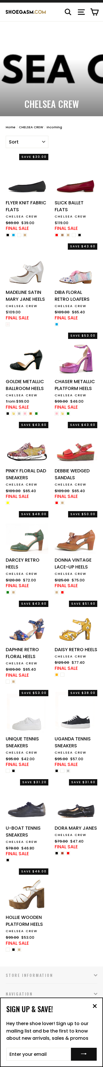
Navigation (19, 994)
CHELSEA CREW (31, 127)
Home (10, 127)
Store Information (29, 975)
